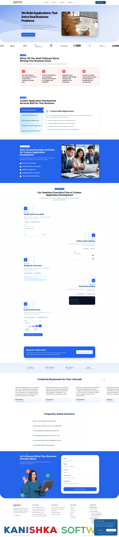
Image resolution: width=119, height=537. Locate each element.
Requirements (67, 481)
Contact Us (73, 516)
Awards (72, 512)
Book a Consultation (80, 489)
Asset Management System (38, 507)
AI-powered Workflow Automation (39, 516)
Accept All (111, 530)
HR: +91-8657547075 (95, 516)
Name (65, 458)
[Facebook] (14, 515)
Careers (72, 509)
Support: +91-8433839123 (96, 514)
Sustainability (73, 517)
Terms (76, 485)
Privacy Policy (110, 526)
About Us (72, 507)
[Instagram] (20, 515)
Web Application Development (57, 509)
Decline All (100, 530)
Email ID (66, 464)
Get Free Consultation (28, 34)
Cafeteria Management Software (39, 509)
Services (54, 2)
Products (46, 2)
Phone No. (66, 469)
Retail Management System (38, 512)
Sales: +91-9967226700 (96, 513)
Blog (71, 514)
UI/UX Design (54, 510)
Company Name (67, 475)
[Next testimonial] (104, 380)
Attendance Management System (39, 514)
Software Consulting (55, 514)
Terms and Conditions (92, 535)
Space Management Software (38, 510)
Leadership (73, 510)
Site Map (98, 535)
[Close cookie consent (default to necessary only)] (115, 521)
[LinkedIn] (17, 515)
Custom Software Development (58, 507)
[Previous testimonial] (100, 380)
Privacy (73, 485)
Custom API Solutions (56, 512)
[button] (65, 472)
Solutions (62, 2)
